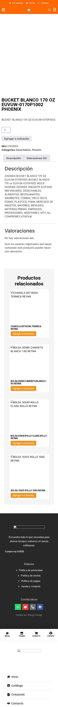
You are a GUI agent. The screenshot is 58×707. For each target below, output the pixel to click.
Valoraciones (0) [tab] (36, 158)
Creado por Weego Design (29, 615)
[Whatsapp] (18, 607)
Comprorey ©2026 (14, 551)
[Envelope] (25, 607)
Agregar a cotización (16, 138)
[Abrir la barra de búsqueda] (49, 10)
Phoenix (36, 149)
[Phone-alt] (33, 607)
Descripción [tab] (13, 158)
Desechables (23, 149)
